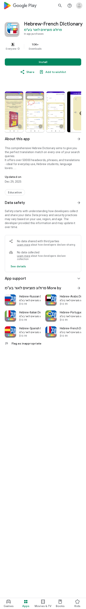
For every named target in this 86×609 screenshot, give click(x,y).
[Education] (15, 192)
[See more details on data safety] (18, 266)
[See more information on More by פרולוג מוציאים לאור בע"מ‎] (79, 288)
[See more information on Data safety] (79, 203)
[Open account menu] (79, 5)
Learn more (23, 244)
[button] (18, 48)
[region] (43, 46)
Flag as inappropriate (23, 343)
